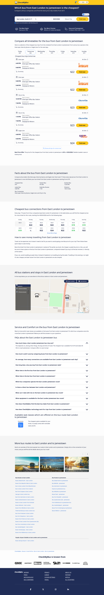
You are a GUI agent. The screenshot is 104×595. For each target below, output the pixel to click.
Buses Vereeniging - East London (24, 529)
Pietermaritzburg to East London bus (25, 510)
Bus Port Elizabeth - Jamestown (60, 497)
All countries (69, 580)
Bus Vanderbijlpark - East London (24, 527)
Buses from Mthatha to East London (24, 508)
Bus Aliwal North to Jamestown (60, 480)
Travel (47, 580)
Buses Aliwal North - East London (24, 480)
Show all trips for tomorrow (53, 148)
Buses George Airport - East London (24, 540)
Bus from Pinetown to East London (24, 513)
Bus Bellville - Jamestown (58, 483)
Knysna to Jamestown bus (58, 489)
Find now (82, 72)
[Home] (22, 2)
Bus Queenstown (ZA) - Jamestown (61, 499)
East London (71, 281)
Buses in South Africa (27, 551)
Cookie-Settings (50, 577)
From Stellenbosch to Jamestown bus (61, 502)
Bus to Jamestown (49, 551)
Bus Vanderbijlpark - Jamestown (60, 505)
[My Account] (75, 2)
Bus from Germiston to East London (24, 497)
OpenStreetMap (80, 312)
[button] (67, 297)
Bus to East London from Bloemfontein (25, 486)
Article (67, 577)
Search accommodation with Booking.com (27, 23)
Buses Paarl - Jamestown (58, 494)
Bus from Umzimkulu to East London (25, 524)
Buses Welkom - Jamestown (59, 510)
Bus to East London (39, 551)
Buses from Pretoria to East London (24, 519)
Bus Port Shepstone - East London (24, 516)
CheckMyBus (18, 551)
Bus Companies (28, 580)
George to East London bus (22, 494)
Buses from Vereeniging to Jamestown (62, 508)
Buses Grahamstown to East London (24, 499)
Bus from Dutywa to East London (24, 491)
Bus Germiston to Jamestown (59, 486)
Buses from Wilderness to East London (25, 532)
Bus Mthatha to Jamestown (59, 491)
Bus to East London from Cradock (24, 489)
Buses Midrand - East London (23, 505)
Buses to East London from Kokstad (24, 502)
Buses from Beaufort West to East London (26, 483)
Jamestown (83, 281)
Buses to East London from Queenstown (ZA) (27, 521)
